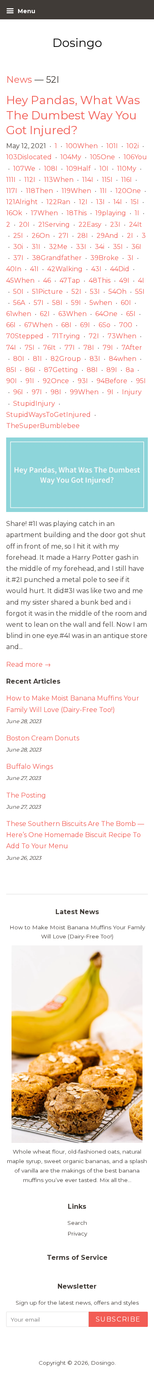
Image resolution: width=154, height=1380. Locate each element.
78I (88, 347)
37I (18, 258)
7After (132, 347)
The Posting (26, 795)
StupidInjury (34, 403)
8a (130, 370)
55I (140, 292)
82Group (66, 359)
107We (24, 168)
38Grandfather (57, 258)
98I (56, 392)
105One (102, 157)
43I (96, 269)
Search (77, 1222)
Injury (132, 392)
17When (44, 213)
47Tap (70, 280)
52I (76, 292)
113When (59, 180)
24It (135, 224)
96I (18, 392)
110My (126, 168)
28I (82, 236)
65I (131, 314)
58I (57, 303)
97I (37, 392)
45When (20, 280)
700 (125, 325)
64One (106, 314)
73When (122, 336)
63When (72, 314)
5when (101, 303)
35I (118, 247)
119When (76, 191)
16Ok (14, 213)
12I (83, 202)
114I (87, 180)
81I (37, 359)
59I (76, 303)
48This (99, 280)
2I (130, 236)
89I (111, 370)
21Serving (54, 224)
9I (110, 392)
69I (85, 325)
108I (50, 168)
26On (41, 236)
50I (18, 292)
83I (95, 359)
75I (29, 347)
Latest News (77, 912)
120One (128, 191)
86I (30, 370)
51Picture (47, 292)
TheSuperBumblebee (43, 426)
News (19, 79)
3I (130, 258)
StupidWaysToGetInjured (48, 415)
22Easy (89, 224)
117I (11, 191)
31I (36, 247)
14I (117, 202)
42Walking (65, 269)
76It (49, 347)
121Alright (22, 202)
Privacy (77, 1233)
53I (95, 292)
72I (94, 336)
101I (112, 146)
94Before (112, 381)
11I (103, 191)
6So (104, 325)
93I (83, 381)
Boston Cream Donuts (42, 738)
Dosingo (103, 1362)
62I (45, 314)
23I (115, 224)
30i (18, 247)
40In (13, 269)
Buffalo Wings (29, 766)
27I (63, 236)
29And (107, 236)
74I (11, 347)
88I (92, 370)
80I (18, 359)
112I (29, 180)
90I (11, 381)
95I (141, 381)
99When (84, 392)
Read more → (28, 664)
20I (24, 224)
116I (126, 180)
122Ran (58, 202)
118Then (39, 191)
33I (81, 247)
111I (11, 180)
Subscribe (118, 1319)
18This (77, 213)
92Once (56, 381)
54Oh (117, 292)
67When (38, 325)
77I (69, 347)
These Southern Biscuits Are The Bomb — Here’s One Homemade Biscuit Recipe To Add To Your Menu (75, 835)
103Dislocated (29, 157)
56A (19, 303)
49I (124, 280)
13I (100, 202)
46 (47, 280)
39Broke (104, 258)
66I (11, 325)
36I (136, 247)
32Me (58, 247)
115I (107, 180)
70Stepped (25, 336)
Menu (25, 11)
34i (99, 247)
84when (122, 359)
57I (39, 303)
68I (66, 325)
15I (135, 202)
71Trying (66, 336)
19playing (110, 213)
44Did (119, 269)
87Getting (61, 370)
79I (108, 347)
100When (82, 146)
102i (132, 146)
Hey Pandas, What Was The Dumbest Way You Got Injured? (73, 115)
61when (18, 314)
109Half (78, 168)
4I (141, 280)
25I (18, 236)
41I (34, 269)
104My (70, 157)
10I (103, 168)
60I (126, 303)
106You (135, 157)
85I (11, 370)
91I (29, 381)
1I (137, 213)
